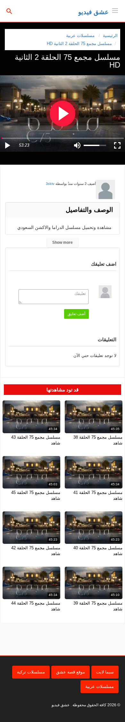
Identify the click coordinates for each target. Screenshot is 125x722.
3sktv (50, 184)
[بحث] (9, 10)
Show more (62, 242)
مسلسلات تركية (31, 672)
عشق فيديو (93, 11)
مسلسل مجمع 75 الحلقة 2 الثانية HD (79, 43)
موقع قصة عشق (70, 672)
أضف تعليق (76, 314)
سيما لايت (105, 672)
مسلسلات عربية (99, 686)
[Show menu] (115, 10)
